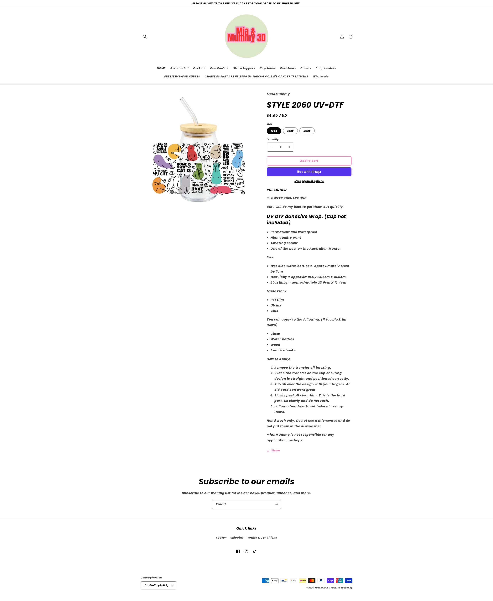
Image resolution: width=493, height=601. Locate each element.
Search (221, 538)
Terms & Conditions (262, 538)
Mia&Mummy (322, 587)
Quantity (273, 139)
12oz (274, 131)
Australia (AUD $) (157, 585)
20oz (307, 131)
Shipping (237, 538)
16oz (290, 131)
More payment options (309, 181)
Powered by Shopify (341, 587)
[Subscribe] (276, 504)
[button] (145, 36)
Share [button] (275, 450)
